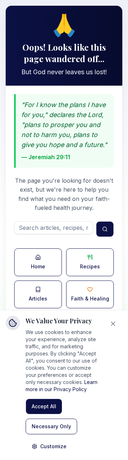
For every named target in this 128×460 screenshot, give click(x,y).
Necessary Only (51, 426)
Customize (53, 446)
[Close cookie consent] (114, 324)
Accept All (44, 406)
